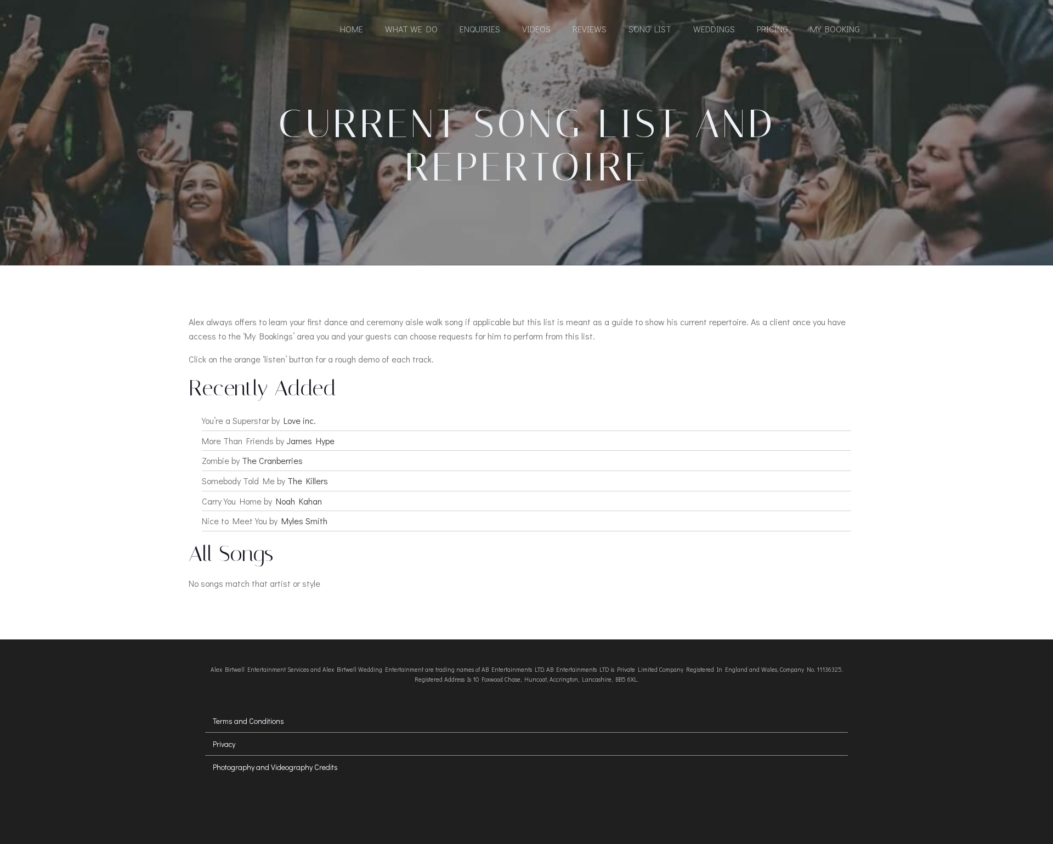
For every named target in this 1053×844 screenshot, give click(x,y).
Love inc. (300, 420)
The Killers (307, 480)
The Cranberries (272, 460)
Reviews (590, 29)
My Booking (835, 29)
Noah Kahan (299, 501)
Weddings (714, 29)
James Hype (310, 440)
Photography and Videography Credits (275, 767)
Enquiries (480, 29)
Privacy (224, 744)
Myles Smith (304, 520)
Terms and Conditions (248, 721)
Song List (650, 29)
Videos (536, 29)
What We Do (411, 29)
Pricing (772, 29)
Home (351, 29)
